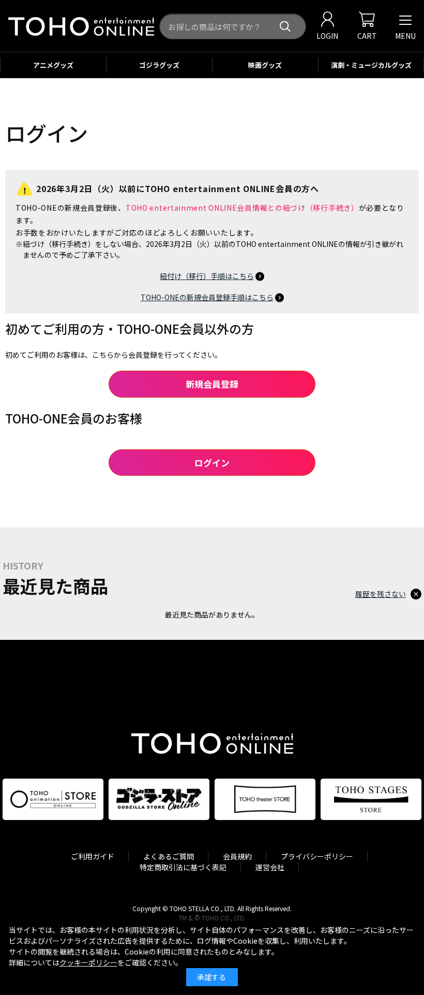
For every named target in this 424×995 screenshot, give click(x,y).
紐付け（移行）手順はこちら (207, 276)
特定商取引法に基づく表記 (183, 867)
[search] (285, 26)
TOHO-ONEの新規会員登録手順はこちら (207, 297)
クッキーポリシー (88, 962)
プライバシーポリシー (317, 856)
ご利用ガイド (92, 856)
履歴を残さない (380, 594)
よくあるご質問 (168, 856)
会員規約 (237, 856)
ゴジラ (159, 65)
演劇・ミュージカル (371, 65)
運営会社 (269, 867)
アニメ (53, 65)
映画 (265, 65)
